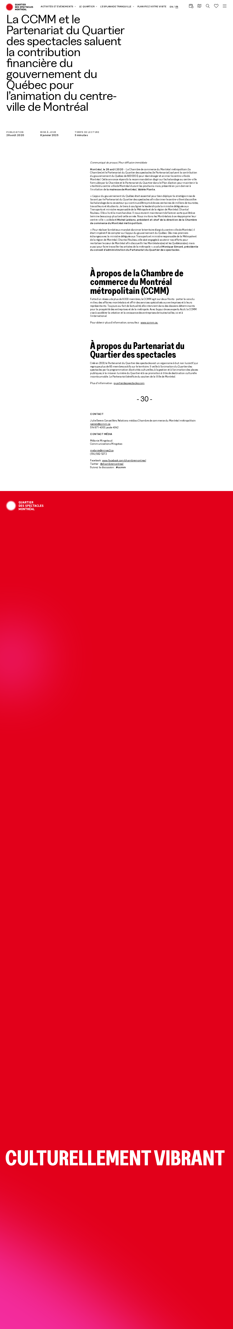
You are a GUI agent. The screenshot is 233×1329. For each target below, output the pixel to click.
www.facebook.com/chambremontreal (124, 460)
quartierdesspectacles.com (129, 383)
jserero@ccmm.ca (100, 424)
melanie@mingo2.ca (101, 450)
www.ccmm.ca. (149, 322)
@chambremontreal (112, 463)
